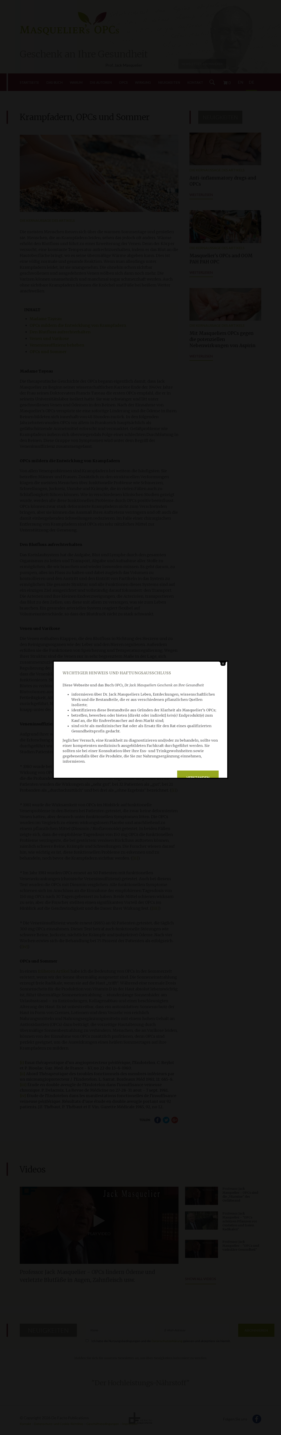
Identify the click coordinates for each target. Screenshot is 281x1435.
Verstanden (197, 777)
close (223, 664)
